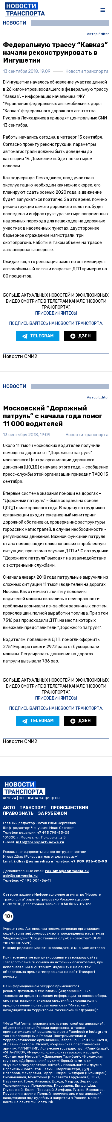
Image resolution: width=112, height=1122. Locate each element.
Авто (9, 807)
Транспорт (32, 807)
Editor (104, 34)
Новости (14, 23)
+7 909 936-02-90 (89, 861)
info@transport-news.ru (40, 842)
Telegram (41, 336)
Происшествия (69, 807)
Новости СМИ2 (20, 356)
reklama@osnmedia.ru (67, 871)
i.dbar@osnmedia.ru (33, 861)
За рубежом (52, 813)
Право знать (18, 813)
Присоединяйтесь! (56, 313)
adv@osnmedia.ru (20, 876)
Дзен (84, 336)
